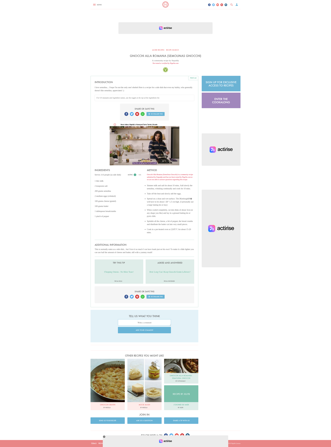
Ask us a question (144, 420)
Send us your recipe (107, 420)
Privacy (101, 443)
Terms (94, 443)
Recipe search (172, 50)
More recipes (158, 50)
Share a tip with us (181, 420)
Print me (193, 78)
